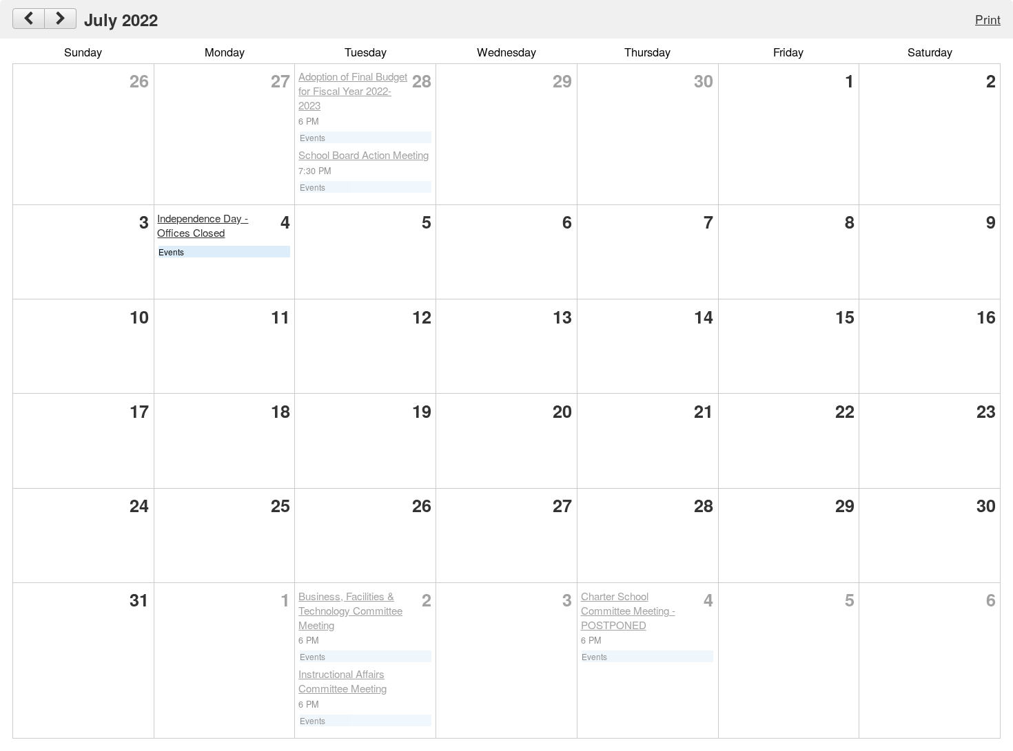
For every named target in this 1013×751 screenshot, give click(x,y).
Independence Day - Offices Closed (202, 225)
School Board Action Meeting (363, 154)
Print (988, 19)
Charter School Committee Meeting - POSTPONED (628, 610)
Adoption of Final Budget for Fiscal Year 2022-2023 (352, 90)
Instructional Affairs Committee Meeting (342, 680)
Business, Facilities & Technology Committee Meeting (350, 610)
